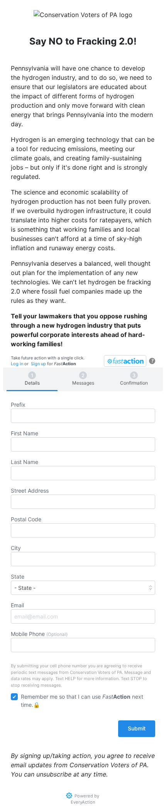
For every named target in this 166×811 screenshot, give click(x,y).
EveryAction (83, 802)
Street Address (30, 490)
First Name (24, 433)
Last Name (24, 462)
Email (17, 605)
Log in (17, 363)
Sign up (38, 363)
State (17, 576)
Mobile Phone (39, 634)
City (16, 548)
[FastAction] (125, 361)
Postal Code (26, 519)
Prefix (18, 404)
